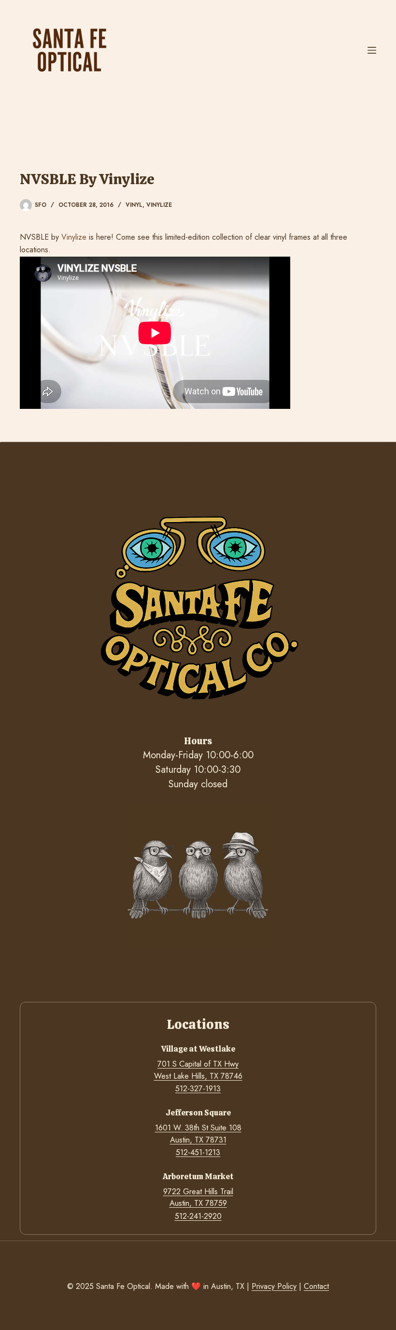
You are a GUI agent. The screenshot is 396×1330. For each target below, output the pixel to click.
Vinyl (134, 205)
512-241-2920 (198, 1216)
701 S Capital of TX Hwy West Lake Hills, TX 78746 (198, 1069)
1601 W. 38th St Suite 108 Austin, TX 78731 (198, 1133)
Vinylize (159, 205)
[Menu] (372, 50)
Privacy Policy (274, 1286)
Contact (316, 1286)
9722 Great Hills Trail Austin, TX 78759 (198, 1197)
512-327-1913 (198, 1088)
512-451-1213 (198, 1152)
